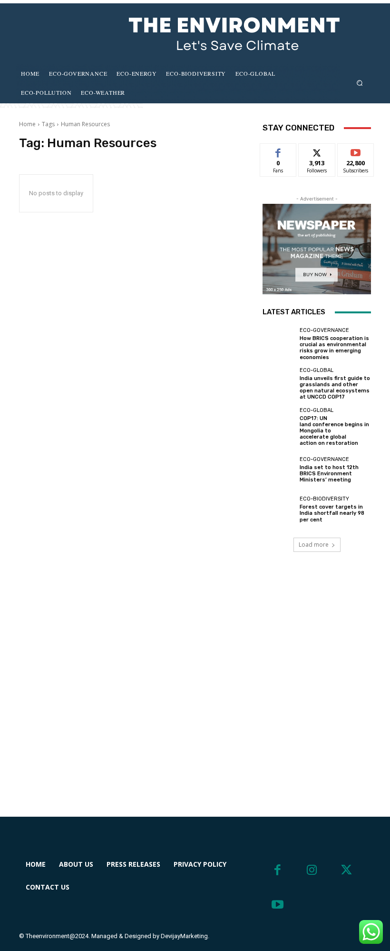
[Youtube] (277, 905)
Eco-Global (316, 370)
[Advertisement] (195, 696)
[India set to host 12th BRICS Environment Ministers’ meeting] (279, 469)
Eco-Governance (324, 330)
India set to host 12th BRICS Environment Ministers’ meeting (329, 473)
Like (278, 150)
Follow (317, 150)
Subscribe (355, 150)
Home (27, 124)
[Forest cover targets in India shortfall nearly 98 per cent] (279, 509)
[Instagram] (312, 870)
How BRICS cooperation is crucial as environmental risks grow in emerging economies (334, 347)
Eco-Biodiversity (324, 498)
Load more (314, 545)
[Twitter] (346, 870)
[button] (360, 82)
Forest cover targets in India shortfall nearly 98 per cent (332, 513)
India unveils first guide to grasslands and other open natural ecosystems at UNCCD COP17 (335, 387)
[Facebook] (277, 870)
